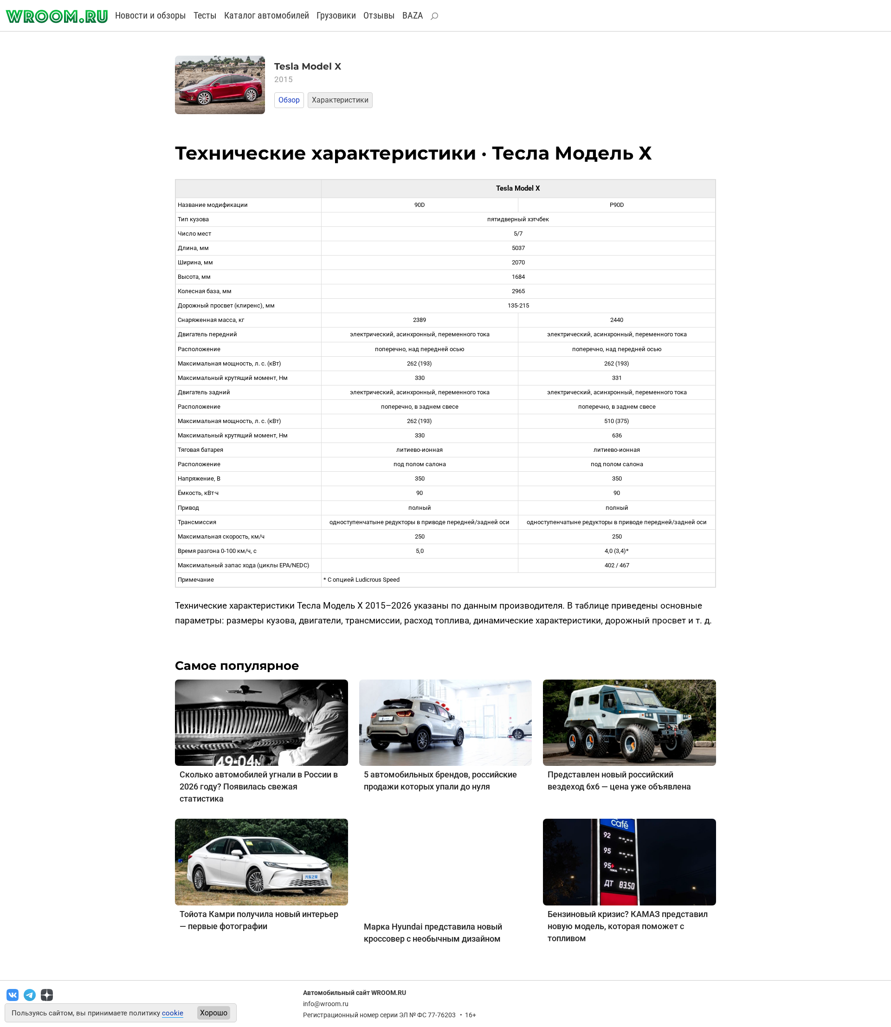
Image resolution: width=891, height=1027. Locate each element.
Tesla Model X (307, 66)
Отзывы (379, 15)
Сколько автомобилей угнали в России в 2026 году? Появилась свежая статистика (259, 786)
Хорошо (213, 1012)
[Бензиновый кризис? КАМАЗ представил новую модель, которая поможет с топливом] (629, 861)
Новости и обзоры (150, 15)
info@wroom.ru (326, 1004)
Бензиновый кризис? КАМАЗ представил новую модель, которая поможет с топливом (628, 926)
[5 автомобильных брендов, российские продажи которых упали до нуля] (445, 722)
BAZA (412, 15)
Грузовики (336, 15)
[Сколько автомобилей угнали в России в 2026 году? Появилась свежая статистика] (261, 722)
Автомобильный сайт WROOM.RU (354, 992)
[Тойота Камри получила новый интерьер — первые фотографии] (261, 861)
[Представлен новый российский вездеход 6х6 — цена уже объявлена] (629, 722)
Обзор (289, 100)
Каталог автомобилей (266, 15)
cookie (172, 1013)
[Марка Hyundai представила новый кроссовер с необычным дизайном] (445, 867)
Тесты (205, 15)
